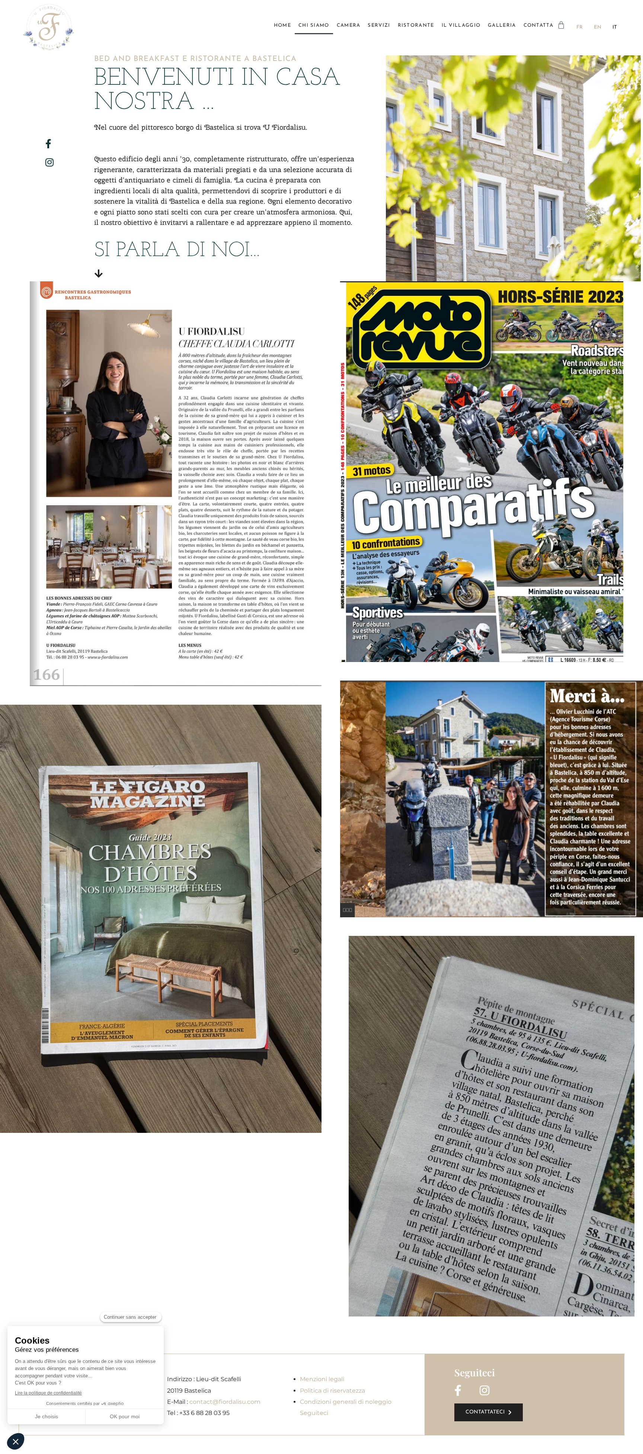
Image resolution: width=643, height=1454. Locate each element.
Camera (349, 25)
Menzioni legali (322, 1379)
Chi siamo (313, 25)
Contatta (538, 25)
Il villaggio (461, 25)
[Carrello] (561, 25)
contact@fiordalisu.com (224, 1401)
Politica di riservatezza (332, 1390)
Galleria (502, 25)
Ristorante (416, 25)
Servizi (379, 25)
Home (282, 25)
